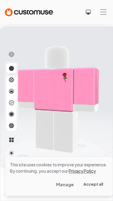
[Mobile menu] (103, 12)
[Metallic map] (11, 114)
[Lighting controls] (11, 153)
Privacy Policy (82, 171)
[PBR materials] (11, 68)
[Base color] (11, 79)
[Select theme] (88, 12)
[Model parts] (11, 139)
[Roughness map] (11, 102)
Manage (65, 184)
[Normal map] (11, 91)
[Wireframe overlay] (11, 54)
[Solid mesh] (11, 125)
